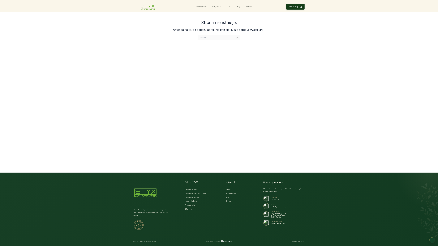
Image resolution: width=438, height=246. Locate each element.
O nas (229, 6)
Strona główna (201, 6)
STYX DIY (189, 209)
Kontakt (249, 6)
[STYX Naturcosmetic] (145, 193)
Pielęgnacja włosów (193, 197)
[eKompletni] (226, 241)
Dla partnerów (232, 193)
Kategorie (215, 6)
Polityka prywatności (298, 241)
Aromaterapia (191, 205)
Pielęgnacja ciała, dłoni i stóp (196, 193)
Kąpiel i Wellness (192, 201)
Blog (238, 6)
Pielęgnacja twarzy (193, 189)
